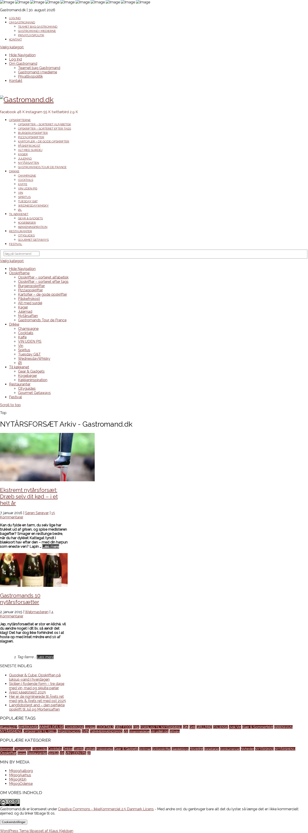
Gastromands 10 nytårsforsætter (20, 598)
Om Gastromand (22, 22)
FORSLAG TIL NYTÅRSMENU (161, 727)
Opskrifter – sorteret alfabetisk (44, 124)
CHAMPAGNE (74, 727)
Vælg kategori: (12, 47)
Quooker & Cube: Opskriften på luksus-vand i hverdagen (35, 677)
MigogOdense (21, 783)
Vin (20, 192)
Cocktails (25, 180)
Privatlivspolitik (31, 35)
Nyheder (247, 749)
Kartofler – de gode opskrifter (43, 141)
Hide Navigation (22, 55)
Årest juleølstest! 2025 (27, 692)
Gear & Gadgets (30, 218)
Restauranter (20, 231)
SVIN (85, 731)
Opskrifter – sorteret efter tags (44, 128)
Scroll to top (10, 405)
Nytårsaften (28, 162)
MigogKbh (17, 779)
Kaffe (22, 184)
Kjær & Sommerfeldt (257, 727)
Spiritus (24, 197)
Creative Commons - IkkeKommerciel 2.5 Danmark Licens (106, 809)
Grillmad (145, 749)
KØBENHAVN (283, 727)
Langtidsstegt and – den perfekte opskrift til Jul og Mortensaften (37, 707)
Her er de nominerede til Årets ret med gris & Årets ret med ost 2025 (37, 698)
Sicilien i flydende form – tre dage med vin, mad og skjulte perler (36, 686)
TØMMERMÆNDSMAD (106, 731)
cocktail (90, 727)
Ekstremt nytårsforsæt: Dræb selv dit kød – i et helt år (29, 496)
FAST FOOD (123, 727)
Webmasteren (36, 612)
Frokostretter (104, 749)
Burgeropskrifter (33, 133)
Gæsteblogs (180, 749)
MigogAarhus (20, 775)
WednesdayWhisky (33, 205)
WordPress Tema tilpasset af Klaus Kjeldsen (36, 831)
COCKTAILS (105, 727)
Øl (20, 210)
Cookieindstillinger (13, 822)
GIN (185, 727)
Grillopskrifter (161, 749)
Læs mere (50, 546)
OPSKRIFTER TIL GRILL (40, 731)
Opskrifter (8, 753)
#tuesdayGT (8, 727)
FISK (136, 727)
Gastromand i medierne (37, 31)
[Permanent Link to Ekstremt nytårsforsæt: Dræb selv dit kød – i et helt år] (47, 480)
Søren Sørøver (37, 513)
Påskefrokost (29, 145)
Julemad (25, 158)
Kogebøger (27, 222)
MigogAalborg (21, 771)
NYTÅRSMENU (11, 731)
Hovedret (196, 749)
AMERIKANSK (28, 727)
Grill (192, 727)
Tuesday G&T (28, 201)
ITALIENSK (220, 727)
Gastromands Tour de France (42, 167)
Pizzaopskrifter (31, 137)
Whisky (175, 731)
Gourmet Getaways (33, 239)
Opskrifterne (20, 120)
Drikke (14, 171)
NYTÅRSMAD (264, 749)
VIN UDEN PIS (27, 188)
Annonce (6, 749)
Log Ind (15, 18)
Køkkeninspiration (32, 227)
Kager (23, 154)
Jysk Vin (235, 727)
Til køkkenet (18, 214)
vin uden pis (160, 731)
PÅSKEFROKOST (69, 731)
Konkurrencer (230, 749)
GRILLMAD (204, 727)
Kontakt (15, 39)
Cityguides (26, 235)
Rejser (21, 753)
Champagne (27, 175)
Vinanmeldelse (139, 731)
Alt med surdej (30, 150)
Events (79, 749)
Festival (15, 244)
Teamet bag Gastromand (37, 26)
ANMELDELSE (51, 727)
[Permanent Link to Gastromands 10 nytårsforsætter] (34, 585)
